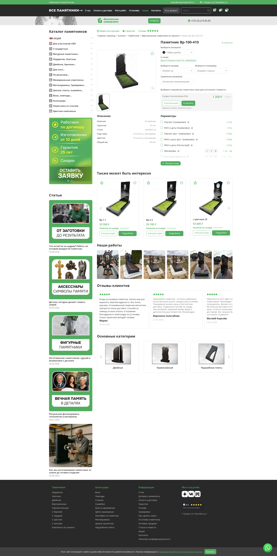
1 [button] (68, 181)
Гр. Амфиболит (189, 60)
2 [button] (71, 181)
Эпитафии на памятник (107, 515)
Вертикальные (59, 504)
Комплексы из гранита (63, 527)
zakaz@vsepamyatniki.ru (182, 2)
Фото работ (120, 10)
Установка (134, 10)
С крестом (57, 519)
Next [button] (229, 208)
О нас (88, 10)
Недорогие (57, 492)
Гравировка (144, 511)
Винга (163, 60)
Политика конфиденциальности (154, 539)
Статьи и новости (147, 527)
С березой (57, 511)
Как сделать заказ (147, 515)
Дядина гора (174, 60)
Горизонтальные (60, 508)
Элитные (56, 496)
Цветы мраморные (104, 511)
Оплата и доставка (102, 10)
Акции (145, 10)
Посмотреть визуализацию (175, 81)
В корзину (188, 103)
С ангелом (57, 523)
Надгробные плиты (104, 527)
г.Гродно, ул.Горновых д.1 (215, 2)
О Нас (141, 492)
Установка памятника (149, 519)
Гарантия (143, 504)
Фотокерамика (102, 519)
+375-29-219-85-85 (201, 20)
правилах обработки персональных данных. (181, 551)
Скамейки (100, 504)
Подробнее (127, 233)
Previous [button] (100, 208)
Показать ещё (171, 163)
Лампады (99, 496)
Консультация (171, 103)
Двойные (56, 500)
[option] (70, 151)
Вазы (97, 492)
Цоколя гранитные (104, 523)
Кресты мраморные (105, 508)
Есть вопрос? (171, 10)
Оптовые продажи (147, 523)
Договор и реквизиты (149, 496)
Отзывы (142, 508)
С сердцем (57, 515)
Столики (99, 500)
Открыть (154, 20)
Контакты (156, 10)
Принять (210, 551)
